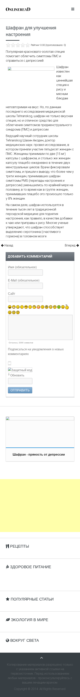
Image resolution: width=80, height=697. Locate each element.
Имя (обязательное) (22, 267)
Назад (8, 245)
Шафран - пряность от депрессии (39, 454)
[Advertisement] (40, 505)
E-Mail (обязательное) (23, 280)
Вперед (70, 245)
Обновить (17, 375)
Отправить (20, 390)
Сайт (11, 293)
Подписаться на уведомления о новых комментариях (36, 351)
